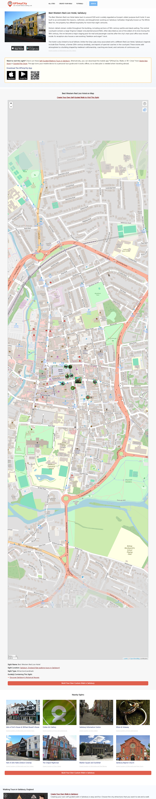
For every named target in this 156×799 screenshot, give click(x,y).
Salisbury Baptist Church (125, 762)
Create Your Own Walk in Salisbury (64, 794)
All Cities (52, 4)
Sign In (93, 4)
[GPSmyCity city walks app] (20, 4)
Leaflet (125, 658)
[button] (78, 380)
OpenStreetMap (135, 658)
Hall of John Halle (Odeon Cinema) (19, 762)
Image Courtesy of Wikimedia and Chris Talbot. (62, 51)
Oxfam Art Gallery (49, 727)
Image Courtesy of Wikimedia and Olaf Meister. (93, 766)
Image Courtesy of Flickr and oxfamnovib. (55, 731)
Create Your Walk (65, 4)
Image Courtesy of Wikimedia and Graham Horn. (20, 731)
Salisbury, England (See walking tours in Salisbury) (40, 667)
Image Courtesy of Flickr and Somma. (127, 731)
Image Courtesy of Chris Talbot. (88, 731)
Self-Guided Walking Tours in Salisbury (54, 61)
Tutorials (79, 4)
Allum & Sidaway (122, 727)
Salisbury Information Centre (90, 727)
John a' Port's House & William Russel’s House (22, 727)
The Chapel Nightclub (51, 762)
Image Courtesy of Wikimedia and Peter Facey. (129, 766)
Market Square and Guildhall (90, 762)
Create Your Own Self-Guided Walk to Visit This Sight (78, 97)
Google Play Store (20, 63)
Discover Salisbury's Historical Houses (24, 677)
